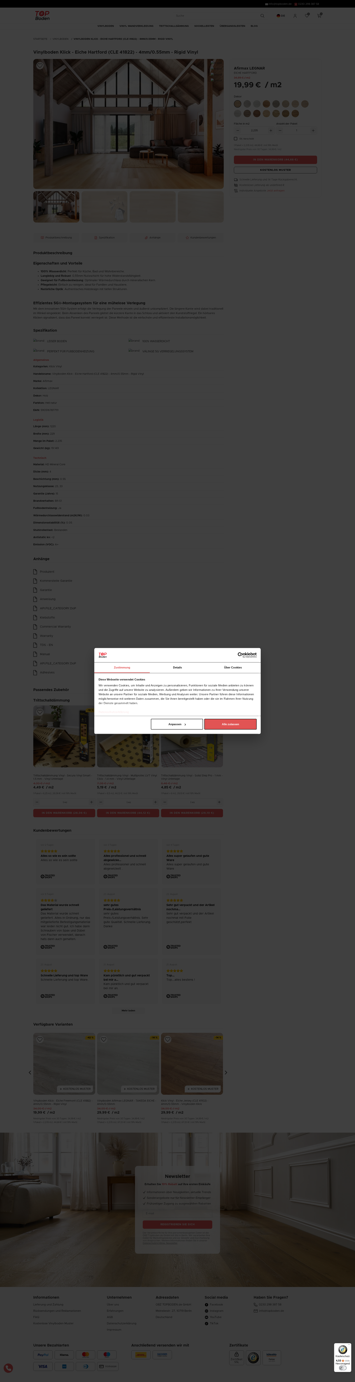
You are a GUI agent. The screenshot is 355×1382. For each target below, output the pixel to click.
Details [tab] (177, 667)
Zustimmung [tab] (122, 667)
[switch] (342, 1368)
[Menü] (349, 1345)
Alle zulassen (230, 724)
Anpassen (174, 724)
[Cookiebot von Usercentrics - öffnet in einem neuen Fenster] (240, 655)
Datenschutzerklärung (114, 711)
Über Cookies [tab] (233, 667)
